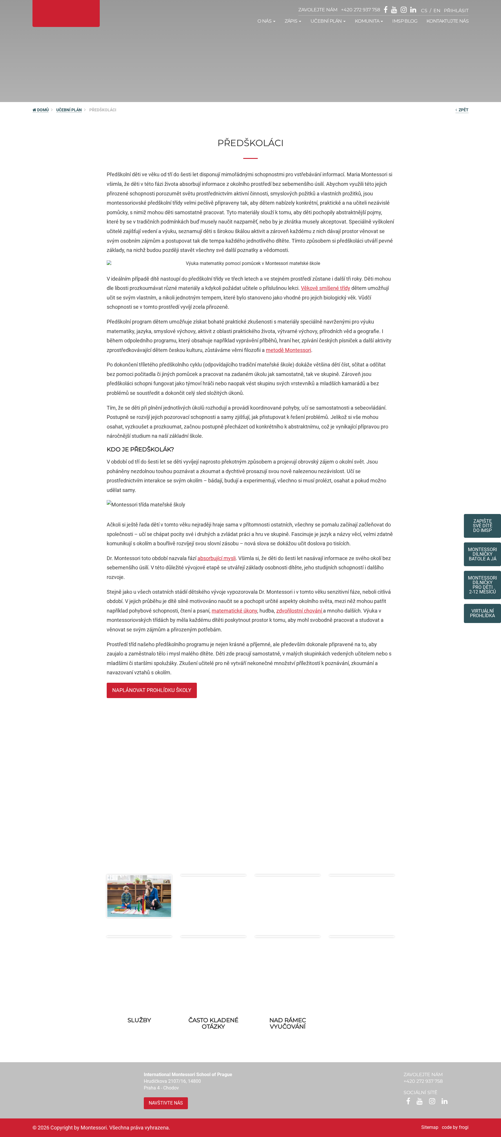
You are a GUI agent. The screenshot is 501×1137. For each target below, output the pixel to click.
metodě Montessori (288, 350)
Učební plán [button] (327, 21)
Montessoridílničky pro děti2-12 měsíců (482, 585)
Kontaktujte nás (447, 21)
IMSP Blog (404, 21)
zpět (463, 110)
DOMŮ (42, 110)
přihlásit (456, 10)
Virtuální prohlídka (482, 613)
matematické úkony (234, 611)
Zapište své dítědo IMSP (482, 525)
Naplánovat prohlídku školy (151, 690)
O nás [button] (264, 21)
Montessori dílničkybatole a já (482, 554)
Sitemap (429, 1127)
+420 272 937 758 (360, 9)
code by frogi (455, 1127)
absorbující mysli (216, 558)
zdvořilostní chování (299, 611)
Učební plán (69, 110)
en (436, 10)
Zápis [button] (291, 21)
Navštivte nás (166, 1103)
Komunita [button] (367, 21)
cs (424, 10)
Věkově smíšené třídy (325, 288)
